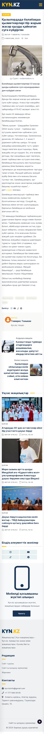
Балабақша (31, 298)
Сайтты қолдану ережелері (15, 668)
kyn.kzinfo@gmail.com (15, 688)
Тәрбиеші (20, 298)
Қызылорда (8, 298)
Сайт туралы (8, 663)
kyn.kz (14, 435)
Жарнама (6, 672)
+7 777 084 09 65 (13, 693)
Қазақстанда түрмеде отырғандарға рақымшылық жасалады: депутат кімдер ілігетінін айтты (29, 348)
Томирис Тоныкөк (20, 35)
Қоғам (6, 15)
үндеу (9, 190)
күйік (5, 302)
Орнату (21, 613)
